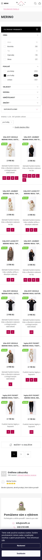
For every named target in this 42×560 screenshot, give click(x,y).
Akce (22, 42)
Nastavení (21, 546)
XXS (24, 176)
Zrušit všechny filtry (22, 127)
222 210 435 (23, 527)
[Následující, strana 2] (21, 454)
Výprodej (22, 55)
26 (28, 454)
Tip (22, 51)
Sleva (22, 59)
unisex (22, 80)
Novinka (22, 46)
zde (3, 540)
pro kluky (22, 71)
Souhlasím (21, 553)
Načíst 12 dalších (22, 445)
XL (24, 180)
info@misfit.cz (23, 523)
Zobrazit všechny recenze (26, 475)
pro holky (22, 75)
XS (4, 178)
